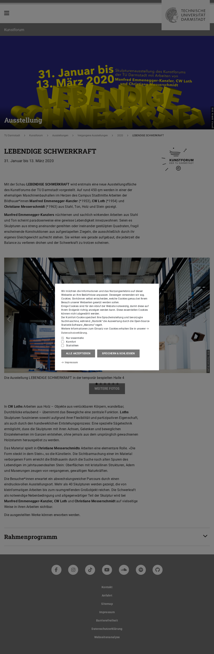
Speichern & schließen (118, 353)
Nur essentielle (75, 338)
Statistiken (72, 345)
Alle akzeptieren (78, 353)
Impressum (71, 362)
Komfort (71, 341)
